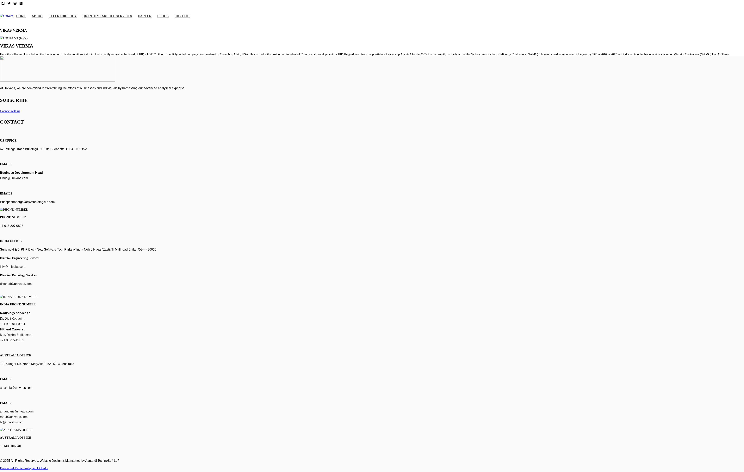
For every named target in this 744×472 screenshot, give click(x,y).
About (37, 16)
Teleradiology (63, 16)
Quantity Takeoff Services (107, 16)
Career (145, 16)
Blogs (163, 16)
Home (21, 16)
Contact (182, 16)
